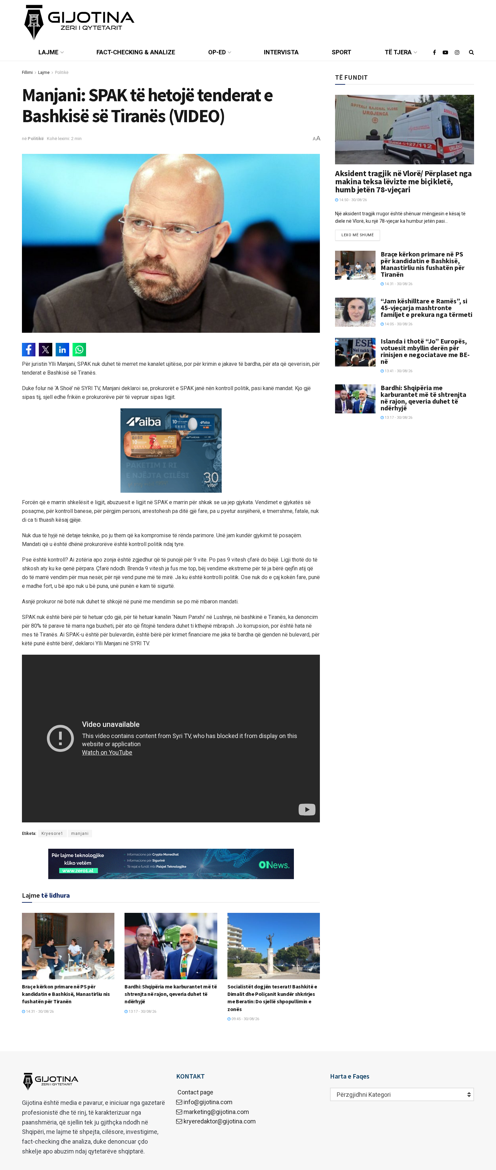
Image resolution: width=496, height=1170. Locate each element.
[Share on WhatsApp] (79, 349)
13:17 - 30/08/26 (142, 1011)
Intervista (281, 52)
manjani (80, 833)
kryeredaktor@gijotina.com (220, 1121)
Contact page (194, 1092)
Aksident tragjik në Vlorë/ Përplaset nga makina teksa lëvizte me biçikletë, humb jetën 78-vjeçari (403, 181)
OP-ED (217, 52)
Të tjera (398, 52)
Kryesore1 (52, 833)
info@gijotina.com (208, 1102)
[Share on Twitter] (45, 349)
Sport (341, 52)
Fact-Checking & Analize (136, 52)
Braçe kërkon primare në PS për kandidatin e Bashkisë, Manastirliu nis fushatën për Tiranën (66, 994)
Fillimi (27, 72)
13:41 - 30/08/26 (398, 371)
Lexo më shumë (357, 235)
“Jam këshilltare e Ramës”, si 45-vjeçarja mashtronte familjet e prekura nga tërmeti (426, 308)
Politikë (61, 72)
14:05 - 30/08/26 (398, 324)
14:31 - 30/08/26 (39, 1011)
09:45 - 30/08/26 (244, 1019)
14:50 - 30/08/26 (352, 200)
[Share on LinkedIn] (62, 349)
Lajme (48, 52)
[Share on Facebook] (28, 349)
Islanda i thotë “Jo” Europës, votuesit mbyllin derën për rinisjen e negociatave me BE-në (425, 351)
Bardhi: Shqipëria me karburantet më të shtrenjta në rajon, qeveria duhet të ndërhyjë (171, 994)
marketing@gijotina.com (216, 1111)
